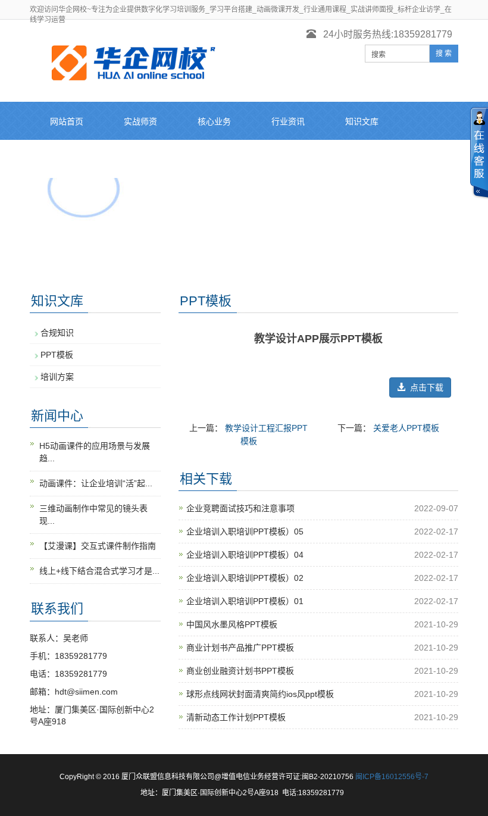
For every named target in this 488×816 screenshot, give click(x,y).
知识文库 (361, 121)
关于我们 (214, 159)
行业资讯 (288, 121)
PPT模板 (56, 354)
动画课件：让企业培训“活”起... (95, 483)
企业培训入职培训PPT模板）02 (245, 578)
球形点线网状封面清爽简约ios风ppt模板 (260, 694)
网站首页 (66, 121)
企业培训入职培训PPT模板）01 (245, 601)
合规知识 (57, 332)
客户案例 (66, 159)
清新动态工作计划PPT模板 (236, 717)
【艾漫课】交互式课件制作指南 (97, 546)
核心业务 (214, 121)
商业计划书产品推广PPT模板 (240, 647)
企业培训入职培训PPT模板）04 (245, 554)
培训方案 (57, 377)
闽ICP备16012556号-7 (391, 777)
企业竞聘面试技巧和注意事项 (240, 508)
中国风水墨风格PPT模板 (231, 624)
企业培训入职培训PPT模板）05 (245, 531)
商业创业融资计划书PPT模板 (240, 671)
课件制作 (140, 159)
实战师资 (140, 121)
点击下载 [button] (424, 387)
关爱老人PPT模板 (406, 428)
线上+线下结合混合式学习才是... (99, 571)
